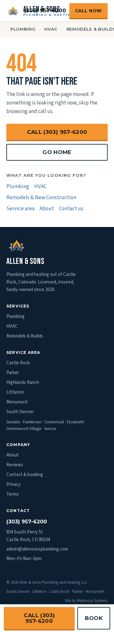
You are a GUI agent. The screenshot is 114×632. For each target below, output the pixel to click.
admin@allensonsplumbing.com (37, 549)
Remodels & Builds (24, 336)
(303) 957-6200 (45, 10)
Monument (17, 402)
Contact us (71, 208)
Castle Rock (18, 363)
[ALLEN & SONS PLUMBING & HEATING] (13, 10)
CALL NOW (88, 10)
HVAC (51, 29)
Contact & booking (24, 474)
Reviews (14, 465)
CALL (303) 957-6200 (57, 132)
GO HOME (56, 152)
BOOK (94, 618)
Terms (12, 494)
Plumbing (22, 29)
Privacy (13, 484)
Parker (12, 372)
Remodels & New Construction (41, 197)
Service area (20, 208)
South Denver (20, 411)
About (47, 208)
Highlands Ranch (22, 382)
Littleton (15, 392)
